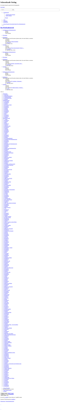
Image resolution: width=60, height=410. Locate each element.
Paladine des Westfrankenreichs (8, 71)
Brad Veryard (10, 393)
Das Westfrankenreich (7, 27)
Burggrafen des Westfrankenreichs (9, 52)
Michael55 (9, 42)
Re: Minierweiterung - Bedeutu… (17, 87)
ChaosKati (9, 49)
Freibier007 (9, 64)
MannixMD (11, 394)
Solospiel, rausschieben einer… (16, 63)
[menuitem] (10, 14)
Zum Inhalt (2, 7)
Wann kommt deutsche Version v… (17, 47)
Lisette (8, 88)
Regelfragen (5, 37)
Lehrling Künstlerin (14, 41)
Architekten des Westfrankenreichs (9, 30)
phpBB (6, 397)
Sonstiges (4, 44)
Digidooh (8, 82)
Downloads (5, 35)
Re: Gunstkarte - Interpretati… (16, 81)
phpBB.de (13, 399)
